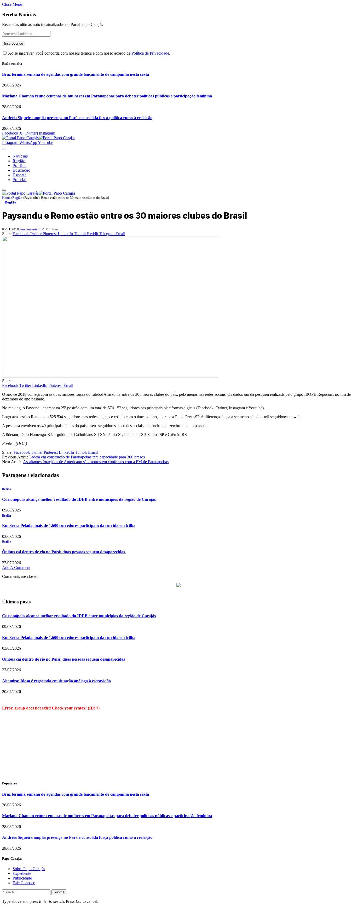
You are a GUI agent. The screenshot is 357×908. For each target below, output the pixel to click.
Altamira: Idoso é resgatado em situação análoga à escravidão (56, 681)
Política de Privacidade (150, 53)
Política (19, 165)
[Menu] (4, 148)
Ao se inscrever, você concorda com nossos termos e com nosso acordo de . (88, 53)
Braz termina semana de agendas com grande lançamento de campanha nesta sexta (75, 74)
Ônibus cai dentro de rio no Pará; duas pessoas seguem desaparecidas (64, 552)
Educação (21, 170)
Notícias (20, 156)
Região (19, 161)
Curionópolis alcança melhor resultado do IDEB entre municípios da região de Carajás (79, 499)
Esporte (20, 175)
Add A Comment (16, 567)
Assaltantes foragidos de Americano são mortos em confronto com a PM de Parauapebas (96, 461)
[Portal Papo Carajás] (38, 138)
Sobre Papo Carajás (29, 868)
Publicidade (22, 878)
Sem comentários (31, 229)
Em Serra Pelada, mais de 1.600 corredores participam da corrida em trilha (68, 525)
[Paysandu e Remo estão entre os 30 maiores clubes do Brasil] (110, 376)
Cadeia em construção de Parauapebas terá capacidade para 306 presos (86, 457)
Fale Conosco (24, 883)
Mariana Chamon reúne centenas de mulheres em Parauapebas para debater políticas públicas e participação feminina (107, 96)
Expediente (22, 873)
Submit (59, 892)
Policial (19, 179)
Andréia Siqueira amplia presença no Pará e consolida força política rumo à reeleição (77, 117)
